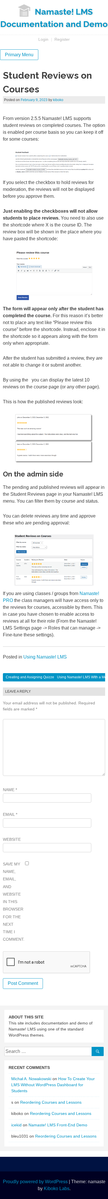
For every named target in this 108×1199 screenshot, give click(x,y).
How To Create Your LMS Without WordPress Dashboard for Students (53, 1084)
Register (62, 39)
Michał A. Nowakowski (31, 1078)
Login (43, 39)
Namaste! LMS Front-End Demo (58, 1125)
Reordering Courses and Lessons (51, 1102)
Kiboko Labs (56, 1188)
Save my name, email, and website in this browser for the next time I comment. (13, 902)
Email (10, 814)
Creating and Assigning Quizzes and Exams (40, 677)
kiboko (58, 100)
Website (12, 839)
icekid (16, 1125)
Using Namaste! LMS (45, 656)
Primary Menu (19, 54)
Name (10, 789)
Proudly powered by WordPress (35, 1181)
